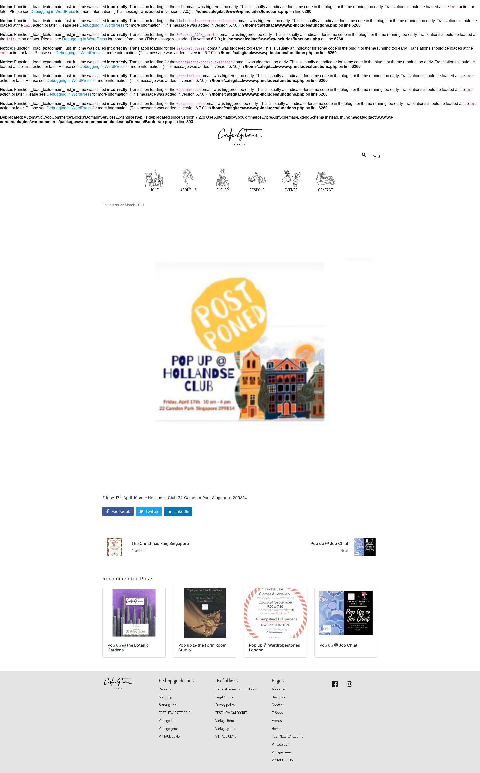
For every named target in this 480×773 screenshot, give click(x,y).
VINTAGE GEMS (169, 736)
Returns (165, 689)
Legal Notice (225, 697)
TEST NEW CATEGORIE (174, 712)
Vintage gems (169, 728)
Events (277, 720)
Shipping (165, 697)
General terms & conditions (237, 689)
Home (276, 728)
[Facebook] (335, 683)
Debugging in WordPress (52, 11)
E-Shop (277, 712)
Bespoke (279, 697)
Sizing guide (167, 704)
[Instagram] (349, 683)
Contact (278, 704)
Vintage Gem (168, 720)
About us (279, 689)
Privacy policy (225, 704)
